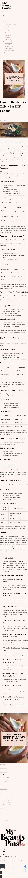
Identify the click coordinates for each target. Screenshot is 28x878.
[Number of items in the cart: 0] (2, 56)
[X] (4, 849)
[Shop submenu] (9, 32)
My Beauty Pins (13, 856)
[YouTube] (4, 852)
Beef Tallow (3, 764)
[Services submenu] (10, 21)
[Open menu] (3, 11)
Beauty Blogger (4, 120)
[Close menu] (3, 16)
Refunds (20, 860)
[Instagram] (4, 855)
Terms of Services (12, 860)
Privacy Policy (3, 860)
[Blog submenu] (8, 42)
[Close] (2, 866)
